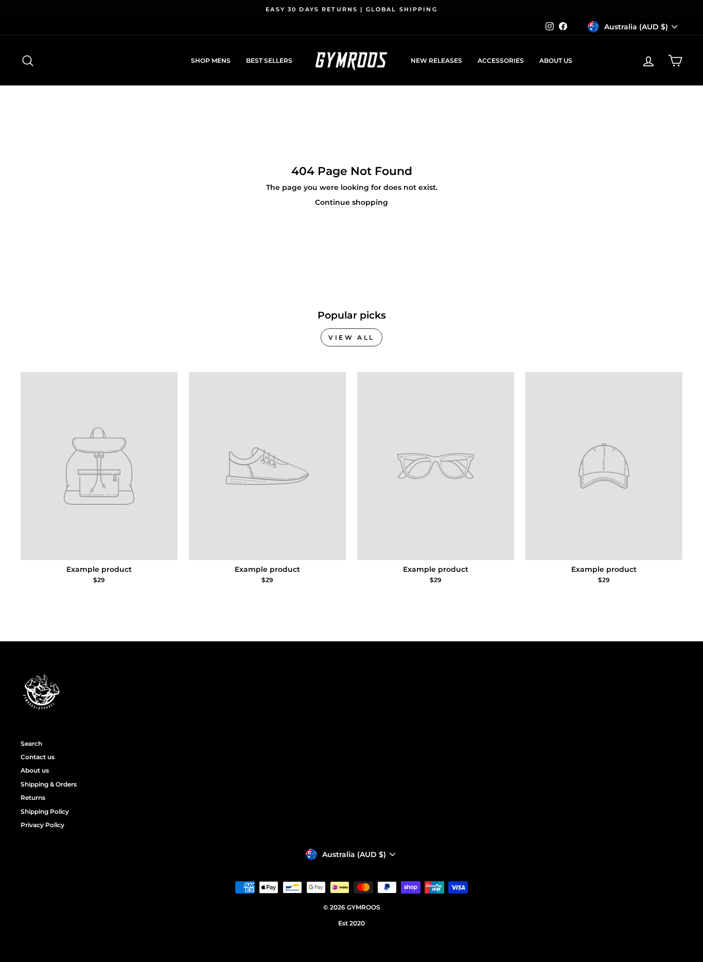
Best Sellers (269, 60)
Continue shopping (351, 202)
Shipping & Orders (49, 784)
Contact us (38, 757)
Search (31, 743)
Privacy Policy (42, 825)
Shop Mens (211, 60)
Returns (33, 797)
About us (555, 60)
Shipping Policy (45, 811)
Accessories (501, 60)
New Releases (436, 60)
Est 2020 (351, 923)
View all (351, 337)
